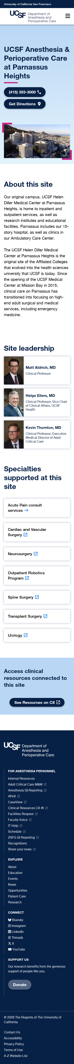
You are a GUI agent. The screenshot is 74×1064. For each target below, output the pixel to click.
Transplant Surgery (25, 616)
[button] (66, 16)
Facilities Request (21, 814)
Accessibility (13, 1038)
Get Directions (22, 103)
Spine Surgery (20, 597)
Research (15, 902)
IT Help (13, 826)
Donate (19, 984)
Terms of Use (13, 1050)
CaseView (15, 802)
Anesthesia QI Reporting (25, 790)
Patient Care (17, 896)
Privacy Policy (14, 1044)
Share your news (20, 849)
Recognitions (17, 843)
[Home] (32, 16)
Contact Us (12, 1032)
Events (13, 879)
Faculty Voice (17, 820)
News (12, 884)
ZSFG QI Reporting (21, 837)
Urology (15, 635)
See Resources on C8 (34, 702)
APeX (12, 796)
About (12, 867)
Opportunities (17, 890)
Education (15, 873)
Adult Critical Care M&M (25, 784)
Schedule (15, 831)
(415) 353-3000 (22, 92)
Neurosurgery (20, 553)
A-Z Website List (15, 1056)
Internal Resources (21, 778)
